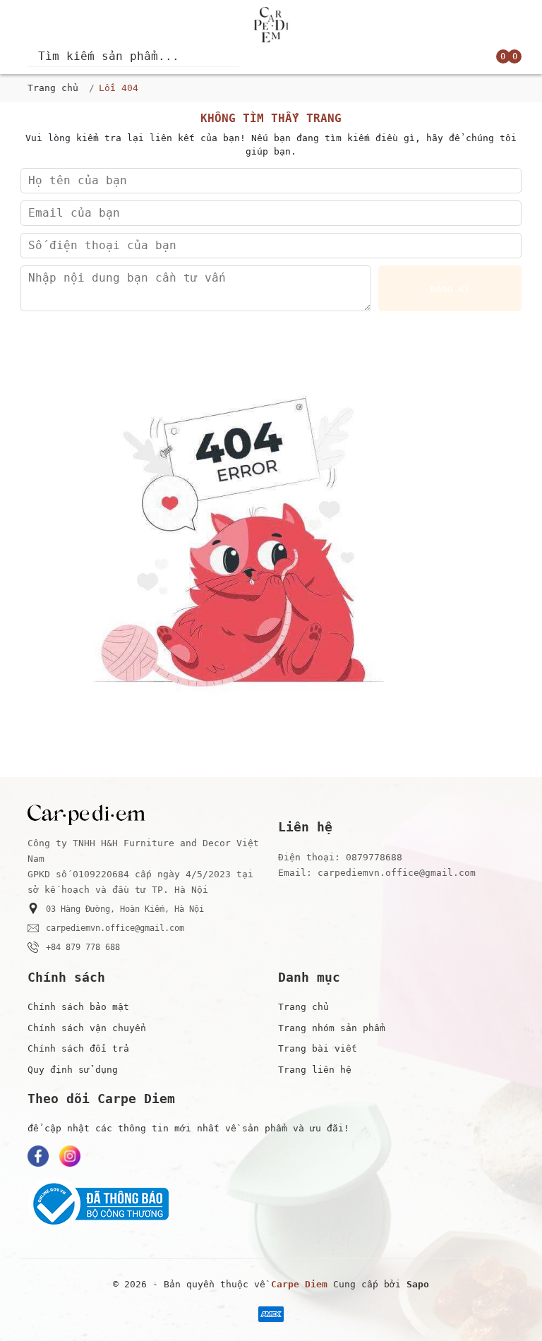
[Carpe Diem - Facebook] (38, 1156)
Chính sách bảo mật (78, 1007)
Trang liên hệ (314, 1069)
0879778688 (374, 857)
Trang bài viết (317, 1048)
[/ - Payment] (271, 1314)
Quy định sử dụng (73, 1069)
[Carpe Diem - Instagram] (69, 1156)
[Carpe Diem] (271, 24)
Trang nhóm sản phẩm (331, 1028)
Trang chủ (53, 88)
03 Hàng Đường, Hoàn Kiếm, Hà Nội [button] (125, 909)
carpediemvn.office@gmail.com (115, 928)
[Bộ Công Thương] (271, 1204)
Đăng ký (450, 289)
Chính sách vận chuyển (87, 1028)
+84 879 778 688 (83, 947)
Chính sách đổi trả (78, 1048)
